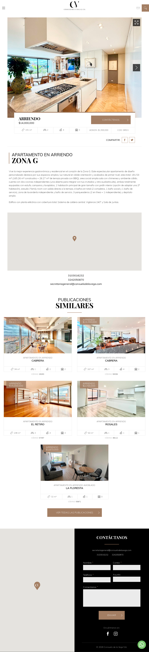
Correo (117, 562)
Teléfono (88, 575)
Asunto (116, 574)
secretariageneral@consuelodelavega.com (76, 284)
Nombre (88, 562)
